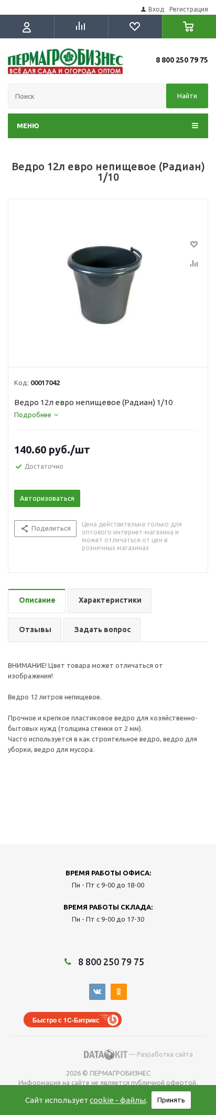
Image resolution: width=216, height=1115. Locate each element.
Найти (187, 95)
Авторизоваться (47, 498)
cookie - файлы (118, 1100)
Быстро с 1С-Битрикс (66, 1020)
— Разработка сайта (160, 1054)
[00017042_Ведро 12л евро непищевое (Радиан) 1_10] (108, 280)
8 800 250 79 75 (182, 60)
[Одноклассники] (119, 992)
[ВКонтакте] (97, 992)
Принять (171, 1099)
